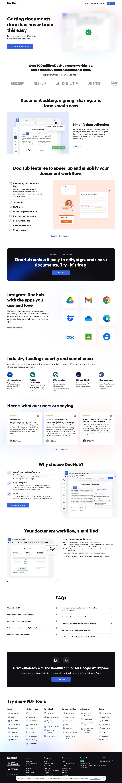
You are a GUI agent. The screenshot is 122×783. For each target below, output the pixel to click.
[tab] (25, 189)
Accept (95, 778)
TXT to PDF (14, 717)
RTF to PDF (14, 740)
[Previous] (51, 581)
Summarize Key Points (89, 724)
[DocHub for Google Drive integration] (70, 300)
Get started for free (20, 46)
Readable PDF (106, 725)
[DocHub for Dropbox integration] (70, 318)
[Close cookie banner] (104, 777)
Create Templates (71, 732)
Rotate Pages (33, 736)
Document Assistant (87, 714)
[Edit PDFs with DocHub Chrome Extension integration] (107, 300)
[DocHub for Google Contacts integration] (107, 337)
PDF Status (68, 728)
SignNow (65, 770)
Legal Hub (47, 768)
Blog (63, 761)
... (83, 778)
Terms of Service (49, 763)
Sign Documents (31, 766)
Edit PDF (31, 713)
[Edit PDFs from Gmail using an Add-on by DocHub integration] (88, 300)
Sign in (102, 3)
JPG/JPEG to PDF (15, 725)
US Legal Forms (67, 768)
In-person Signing (53, 727)
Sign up (111, 3)
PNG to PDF (14, 721)
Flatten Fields (33, 725)
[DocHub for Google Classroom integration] (88, 337)
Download (105, 736)
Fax (66, 725)
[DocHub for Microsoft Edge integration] (107, 318)
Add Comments (70, 713)
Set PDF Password (107, 721)
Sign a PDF (50, 713)
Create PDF (32, 717)
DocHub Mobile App (68, 763)
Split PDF (32, 728)
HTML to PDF (15, 736)
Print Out (105, 740)
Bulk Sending (51, 736)
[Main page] (12, 3)
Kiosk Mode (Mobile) (51, 731)
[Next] (57, 581)
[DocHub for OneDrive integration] (88, 318)
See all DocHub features (60, 236)
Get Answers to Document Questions (88, 731)
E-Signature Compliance (51, 770)
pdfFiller (64, 766)
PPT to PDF (14, 728)
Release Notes (48, 775)
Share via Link (69, 717)
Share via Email (70, 721)
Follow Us (103, 765)
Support (46, 773)
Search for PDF (106, 728)
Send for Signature (53, 717)
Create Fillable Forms (70, 737)
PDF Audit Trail (107, 713)
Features (93, 3)
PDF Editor (29, 761)
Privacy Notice (48, 766)
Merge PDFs (32, 732)
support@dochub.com (104, 758)
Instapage (65, 775)
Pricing (86, 3)
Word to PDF (14, 713)
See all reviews (60, 449)
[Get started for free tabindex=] (88, 32)
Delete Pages (33, 744)
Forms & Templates (32, 763)
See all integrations (14, 328)
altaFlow (64, 773)
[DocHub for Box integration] (70, 337)
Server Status (30, 768)
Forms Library (30, 773)
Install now (61, 679)
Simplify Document (90, 719)
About (46, 761)
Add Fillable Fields (35, 721)
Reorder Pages (33, 740)
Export (104, 732)
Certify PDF (105, 717)
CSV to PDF (14, 732)
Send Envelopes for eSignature (53, 722)
